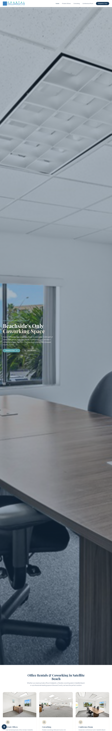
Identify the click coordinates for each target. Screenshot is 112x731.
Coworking (77, 3)
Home (57, 3)
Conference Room (88, 3)
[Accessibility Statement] (4, 726)
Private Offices (66, 3)
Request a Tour (102, 3)
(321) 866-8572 (31, 350)
